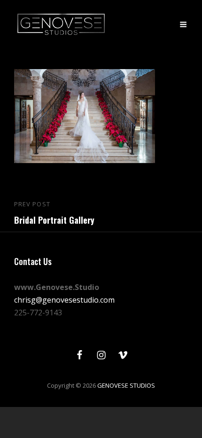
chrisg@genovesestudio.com (64, 300)
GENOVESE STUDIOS (126, 385)
